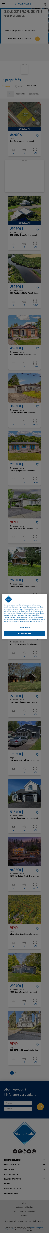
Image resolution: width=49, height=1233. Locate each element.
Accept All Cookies (24, 633)
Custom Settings (24, 627)
